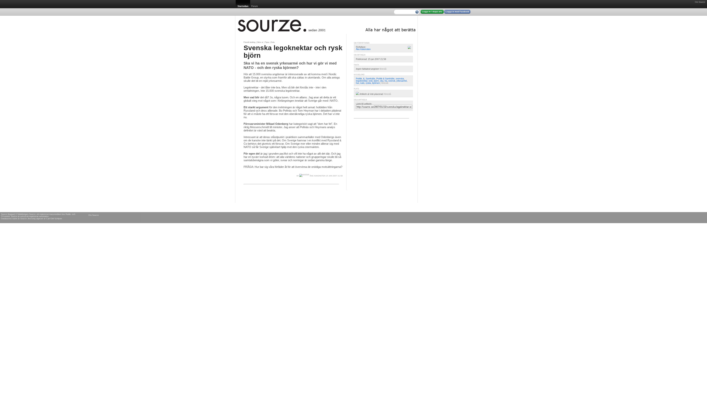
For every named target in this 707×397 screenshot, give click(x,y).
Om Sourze (700, 2)
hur (357, 83)
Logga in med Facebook (457, 11)
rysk (371, 81)
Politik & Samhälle (385, 78)
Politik (359, 78)
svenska (400, 78)
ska (382, 81)
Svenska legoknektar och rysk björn (293, 51)
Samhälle (370, 78)
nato (362, 83)
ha (386, 81)
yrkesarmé (401, 81)
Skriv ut (260, 42)
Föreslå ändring (249, 42)
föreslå (383, 69)
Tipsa (267, 42)
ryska (368, 83)
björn (376, 81)
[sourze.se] (326, 25)
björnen (376, 83)
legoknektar (361, 81)
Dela (273, 42)
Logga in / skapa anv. (432, 11)
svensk (391, 81)
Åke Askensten (317, 176)
